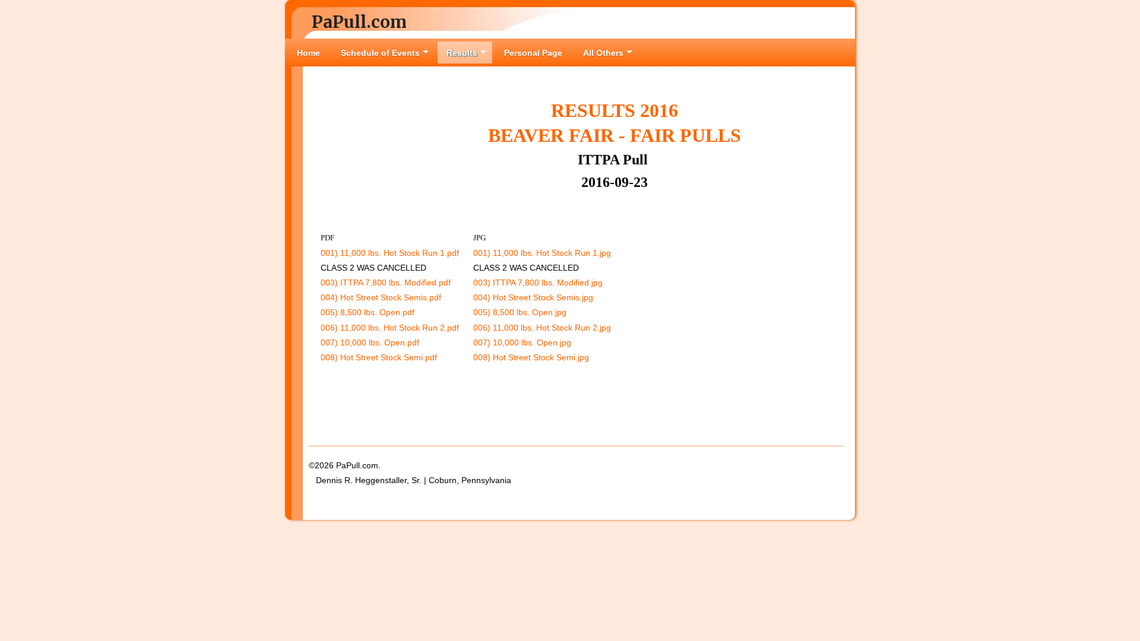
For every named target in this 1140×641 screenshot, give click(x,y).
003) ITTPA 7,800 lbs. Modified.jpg (538, 282)
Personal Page (533, 53)
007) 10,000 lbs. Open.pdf (370, 342)
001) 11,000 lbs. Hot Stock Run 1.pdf (390, 253)
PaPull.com (359, 22)
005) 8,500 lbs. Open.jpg (519, 312)
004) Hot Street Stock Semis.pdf (381, 297)
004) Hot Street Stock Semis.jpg (533, 297)
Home (308, 53)
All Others (603, 53)
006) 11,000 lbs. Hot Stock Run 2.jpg (542, 327)
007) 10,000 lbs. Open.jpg (522, 342)
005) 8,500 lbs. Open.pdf (367, 312)
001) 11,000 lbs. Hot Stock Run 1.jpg (542, 253)
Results (461, 53)
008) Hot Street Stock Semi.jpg (531, 357)
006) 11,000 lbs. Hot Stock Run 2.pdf (390, 327)
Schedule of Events (380, 53)
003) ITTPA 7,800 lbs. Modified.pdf (386, 282)
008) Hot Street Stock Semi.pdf (379, 357)
